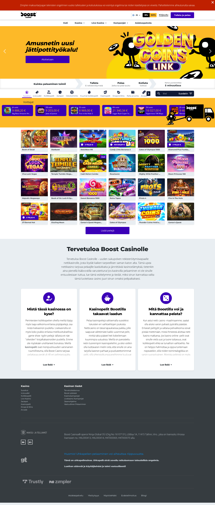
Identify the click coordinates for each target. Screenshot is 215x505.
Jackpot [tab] (60, 96)
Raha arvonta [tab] (133, 96)
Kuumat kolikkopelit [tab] (89, 96)
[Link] (34, 432)
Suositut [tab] (27, 96)
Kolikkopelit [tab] (49, 96)
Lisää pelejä (107, 230)
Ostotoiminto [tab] (72, 96)
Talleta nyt (48, 65)
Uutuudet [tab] (37, 96)
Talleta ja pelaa (182, 15)
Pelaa (34, 140)
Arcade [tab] (144, 96)
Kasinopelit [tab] (105, 96)
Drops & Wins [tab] (118, 96)
